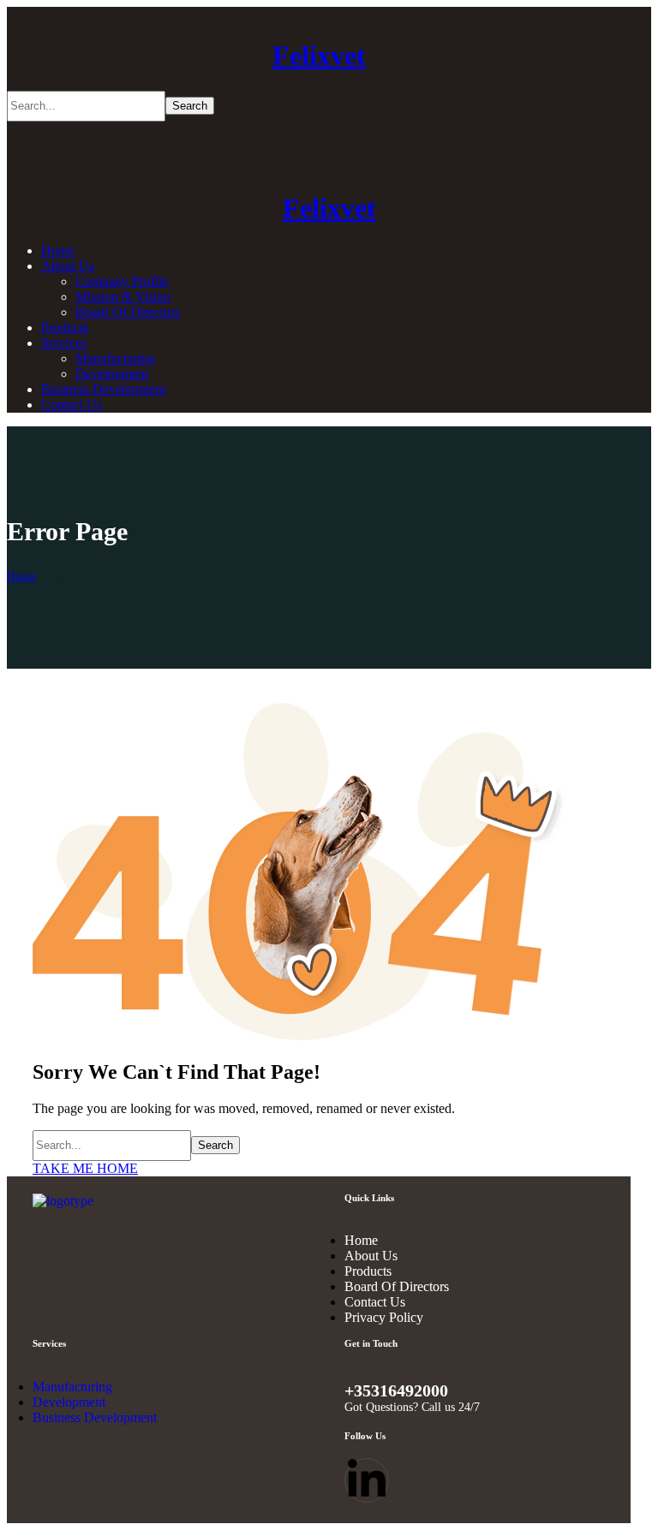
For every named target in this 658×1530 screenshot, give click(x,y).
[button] (319, 1168)
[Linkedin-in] (366, 1480)
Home (21, 576)
